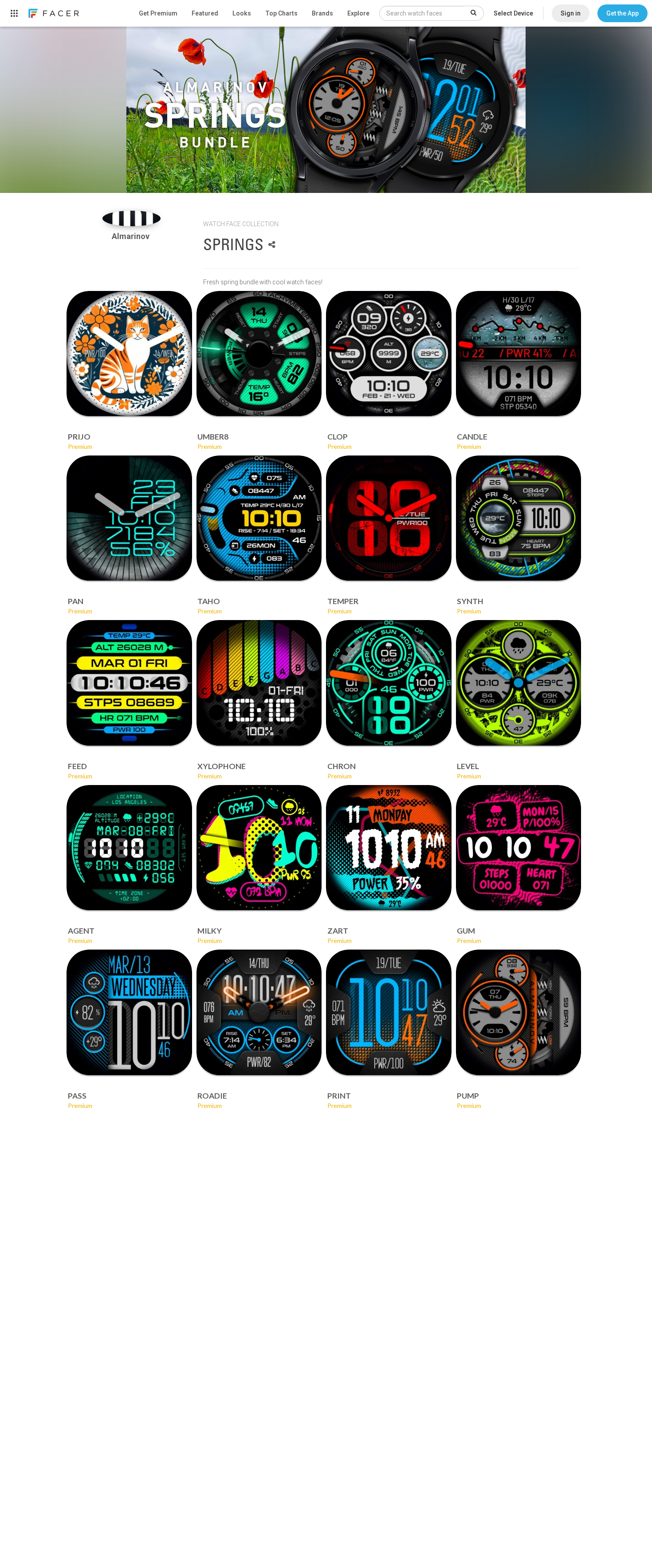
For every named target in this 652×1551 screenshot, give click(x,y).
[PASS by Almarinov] (129, 1012)
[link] (53, 13)
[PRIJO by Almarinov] (129, 353)
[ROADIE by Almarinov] (259, 1012)
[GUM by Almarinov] (518, 848)
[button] (622, 13)
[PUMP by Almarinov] (518, 1012)
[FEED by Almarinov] (129, 683)
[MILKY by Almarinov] (259, 848)
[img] (131, 218)
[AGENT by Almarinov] (129, 848)
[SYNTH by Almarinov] (518, 518)
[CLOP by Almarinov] (389, 353)
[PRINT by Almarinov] (389, 1012)
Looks (241, 13)
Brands (322, 13)
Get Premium (158, 13)
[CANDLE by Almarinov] (518, 353)
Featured (205, 13)
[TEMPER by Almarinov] (389, 518)
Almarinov (131, 236)
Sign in (571, 13)
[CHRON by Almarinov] (389, 683)
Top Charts (281, 13)
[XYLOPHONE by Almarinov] (259, 683)
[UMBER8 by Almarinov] (259, 353)
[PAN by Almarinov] (129, 518)
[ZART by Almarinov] (389, 848)
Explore (358, 13)
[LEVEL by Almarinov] (518, 683)
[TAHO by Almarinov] (259, 518)
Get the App (622, 13)
